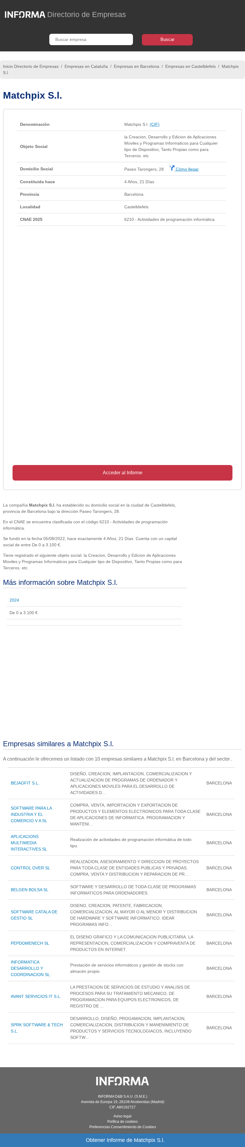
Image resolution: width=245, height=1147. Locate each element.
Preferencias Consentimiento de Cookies (122, 1127)
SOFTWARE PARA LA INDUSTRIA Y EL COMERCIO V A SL (31, 814)
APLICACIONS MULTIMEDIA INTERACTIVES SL (29, 842)
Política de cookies (122, 1122)
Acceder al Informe (123, 472)
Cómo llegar (186, 169)
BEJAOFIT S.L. (25, 783)
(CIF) (155, 124)
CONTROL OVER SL (30, 867)
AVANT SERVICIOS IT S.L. (36, 996)
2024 (14, 600)
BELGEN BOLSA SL (29, 889)
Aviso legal (122, 1116)
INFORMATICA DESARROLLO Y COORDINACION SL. (31, 968)
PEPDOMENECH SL (30, 943)
